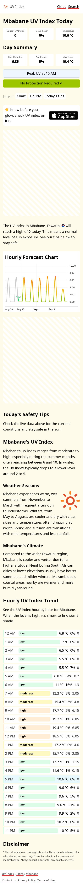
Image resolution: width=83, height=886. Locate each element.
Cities (61, 6)
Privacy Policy (27, 880)
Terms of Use (46, 880)
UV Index (16, 6)
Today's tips (54, 96)
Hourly (35, 96)
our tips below (58, 237)
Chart (21, 96)
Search (73, 6)
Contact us (9, 880)
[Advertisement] (41, 173)
